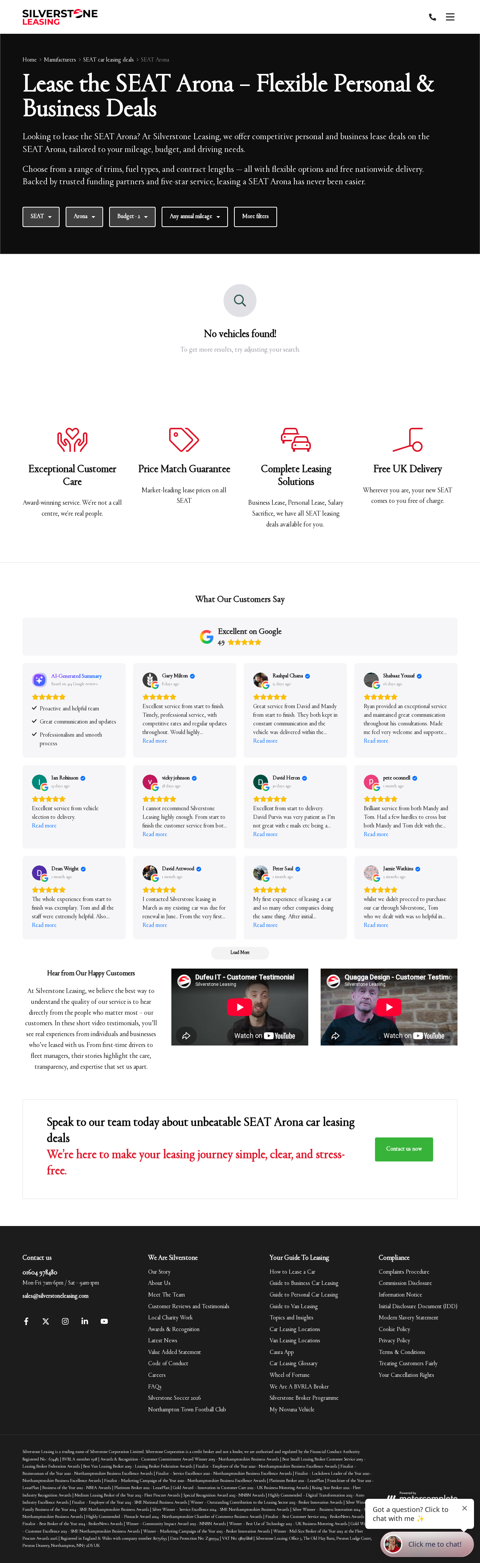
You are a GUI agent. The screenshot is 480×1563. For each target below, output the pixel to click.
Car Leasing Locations (295, 1330)
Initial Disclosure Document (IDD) (418, 1307)
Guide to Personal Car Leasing (304, 1295)
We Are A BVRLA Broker (299, 1387)
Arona (80, 217)
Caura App (282, 1352)
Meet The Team (166, 1295)
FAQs (155, 1387)
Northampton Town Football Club (187, 1410)
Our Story (159, 1272)
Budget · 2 (128, 217)
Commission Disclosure (405, 1283)
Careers (157, 1375)
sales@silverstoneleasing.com (55, 1296)
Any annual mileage (191, 217)
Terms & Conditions (402, 1352)
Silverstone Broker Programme (304, 1398)
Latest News (162, 1341)
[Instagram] (65, 1324)
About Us (159, 1283)
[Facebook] (26, 1324)
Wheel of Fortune (290, 1375)
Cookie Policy (394, 1330)
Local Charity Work (170, 1318)
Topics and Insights (292, 1318)
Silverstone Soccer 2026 (174, 1398)
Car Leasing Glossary (294, 1364)
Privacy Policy (394, 1341)
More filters (255, 217)
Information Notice (400, 1295)
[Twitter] (46, 1324)
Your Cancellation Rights (406, 1375)
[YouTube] (104, 1324)
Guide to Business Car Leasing (304, 1283)
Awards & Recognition (174, 1330)
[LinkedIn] (84, 1324)
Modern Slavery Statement (408, 1318)
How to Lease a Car (292, 1272)
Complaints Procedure (404, 1272)
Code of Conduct (168, 1364)
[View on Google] (150, 679)
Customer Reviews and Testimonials (189, 1307)
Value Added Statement (174, 1352)
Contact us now (404, 1149)
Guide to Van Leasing (294, 1307)
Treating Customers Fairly (408, 1364)
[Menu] (450, 16)
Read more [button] (154, 741)
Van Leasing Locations (295, 1341)
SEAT (37, 217)
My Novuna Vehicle (292, 1410)
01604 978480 (39, 1273)
